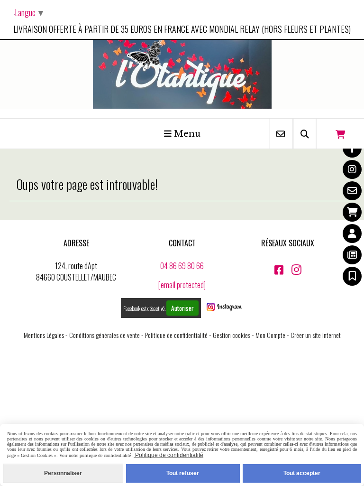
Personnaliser (63, 473)
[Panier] (352, 212)
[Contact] (352, 190)
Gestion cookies (231, 335)
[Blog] (352, 254)
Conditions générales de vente (104, 335)
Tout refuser (182, 473)
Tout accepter (301, 473)
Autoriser (182, 308)
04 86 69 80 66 (182, 265)
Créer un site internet (316, 335)
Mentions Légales (44, 335)
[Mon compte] (352, 233)
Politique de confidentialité (176, 335)
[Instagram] (352, 169)
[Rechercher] (305, 134)
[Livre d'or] (352, 276)
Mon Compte (270, 335)
